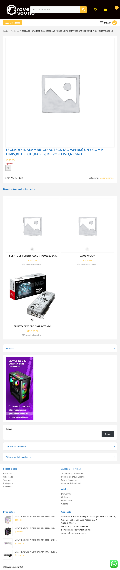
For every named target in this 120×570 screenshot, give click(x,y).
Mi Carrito (66, 494)
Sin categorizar (107, 178)
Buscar (9, 429)
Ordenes (65, 497)
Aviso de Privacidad (71, 483)
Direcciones (67, 500)
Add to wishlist (8, 168)
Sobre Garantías (69, 480)
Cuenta (64, 503)
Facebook (8, 473)
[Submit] (83, 9)
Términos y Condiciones (73, 473)
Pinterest (7, 486)
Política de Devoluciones (73, 476)
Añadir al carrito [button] (33, 264)
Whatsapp (8, 476)
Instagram (8, 483)
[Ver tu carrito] (113, 9)
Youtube (7, 480)
